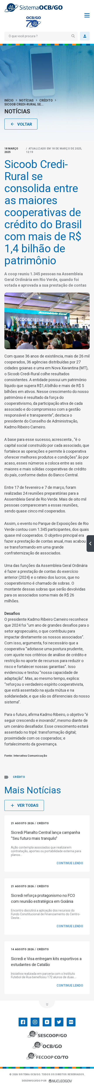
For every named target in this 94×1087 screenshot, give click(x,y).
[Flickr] (71, 1022)
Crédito (46, 100)
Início (9, 100)
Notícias (26, 100)
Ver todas (27, 805)
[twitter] (59, 1022)
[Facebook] (23, 1022)
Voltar (24, 124)
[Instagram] (35, 1022)
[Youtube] (47, 1022)
